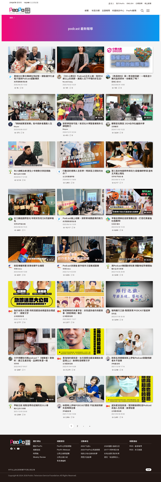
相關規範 (36, 449)
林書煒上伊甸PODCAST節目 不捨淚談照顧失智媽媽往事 (83, 406)
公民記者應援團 (63, 453)
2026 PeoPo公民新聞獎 (90, 449)
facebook (11, 449)
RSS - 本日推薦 (135, 449)
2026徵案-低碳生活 (112, 446)
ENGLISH (130, 4)
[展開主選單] (148, 10)
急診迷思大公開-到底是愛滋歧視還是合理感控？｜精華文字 (34, 311)
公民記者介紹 (62, 457)
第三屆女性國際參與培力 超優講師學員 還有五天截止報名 (132, 172)
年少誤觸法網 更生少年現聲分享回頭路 (32, 170)
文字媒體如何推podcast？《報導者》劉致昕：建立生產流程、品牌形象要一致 (34, 359)
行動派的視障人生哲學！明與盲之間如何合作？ (83, 172)
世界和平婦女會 (117, 177)
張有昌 (114, 314)
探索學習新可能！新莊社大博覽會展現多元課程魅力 (83, 124)
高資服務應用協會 (20, 82)
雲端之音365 (116, 82)
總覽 (87, 10)
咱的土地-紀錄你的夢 (89, 453)
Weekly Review (39, 457)
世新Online (18, 269)
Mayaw (16, 127)
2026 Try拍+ (86, 446)
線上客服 (148, 4)
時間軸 (35, 453)
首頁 (11, 18)
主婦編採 (114, 127)
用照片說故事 (86, 457)
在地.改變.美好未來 (111, 453)
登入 (112, 3)
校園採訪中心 (118, 10)
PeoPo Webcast (63, 449)
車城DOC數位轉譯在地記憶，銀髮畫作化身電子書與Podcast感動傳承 (34, 77)
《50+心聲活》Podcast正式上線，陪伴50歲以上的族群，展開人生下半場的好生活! (83, 77)
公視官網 (139, 4)
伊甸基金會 (115, 364)
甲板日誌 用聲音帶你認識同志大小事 (31, 405)
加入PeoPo (120, 4)
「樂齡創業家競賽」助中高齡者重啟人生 (33, 123)
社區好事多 (115, 224)
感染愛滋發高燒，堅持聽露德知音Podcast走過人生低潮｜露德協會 (131, 406)
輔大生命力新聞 (20, 174)
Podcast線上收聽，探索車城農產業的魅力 (83, 218)
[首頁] (20, 10)
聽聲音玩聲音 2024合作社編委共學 (127, 123)
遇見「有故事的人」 (112, 457)
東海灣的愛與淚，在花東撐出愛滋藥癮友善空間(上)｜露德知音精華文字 (83, 359)
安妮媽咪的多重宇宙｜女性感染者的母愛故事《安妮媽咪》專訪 (83, 311)
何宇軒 (16, 364)
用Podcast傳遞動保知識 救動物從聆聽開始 (131, 265)
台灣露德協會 (19, 316)
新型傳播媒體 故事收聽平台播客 (29, 265)
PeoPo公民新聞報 (64, 446)
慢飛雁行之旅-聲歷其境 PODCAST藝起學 (130, 310)
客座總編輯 (61, 460)
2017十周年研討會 (111, 449)
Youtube (18, 449)
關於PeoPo (37, 446)
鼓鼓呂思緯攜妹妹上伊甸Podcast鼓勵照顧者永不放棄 (131, 359)
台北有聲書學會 (68, 177)
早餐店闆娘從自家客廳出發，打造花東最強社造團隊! (131, 219)
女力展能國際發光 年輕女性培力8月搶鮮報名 (34, 219)
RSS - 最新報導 (135, 446)
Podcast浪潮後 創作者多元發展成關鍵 (81, 265)
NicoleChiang (68, 82)
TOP (148, 470)
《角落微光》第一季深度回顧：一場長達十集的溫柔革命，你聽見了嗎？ (131, 77)
